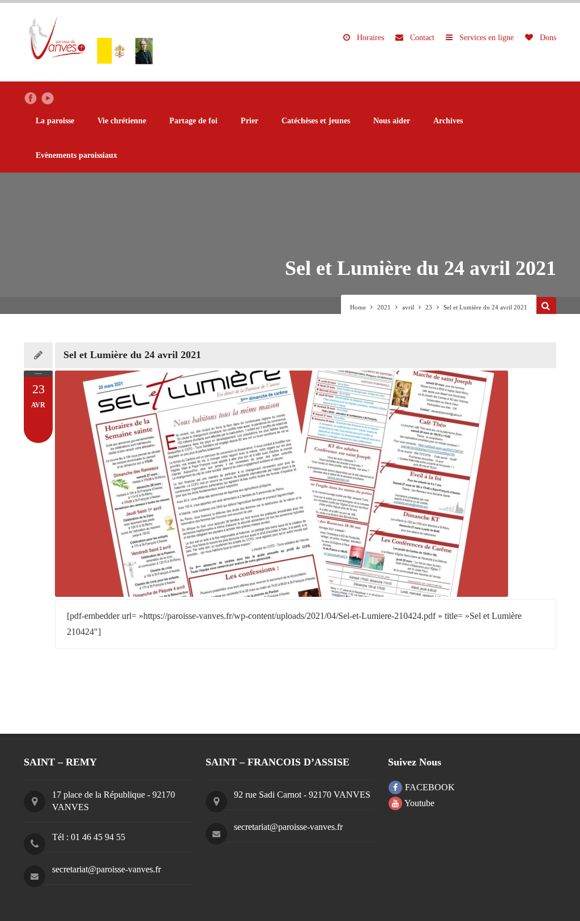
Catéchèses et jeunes (316, 121)
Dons (547, 37)
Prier (249, 121)
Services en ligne (485, 37)
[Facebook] (30, 98)
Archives (448, 121)
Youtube (418, 803)
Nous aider (391, 121)
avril (408, 307)
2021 (384, 307)
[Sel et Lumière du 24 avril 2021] (305, 484)
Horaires (369, 37)
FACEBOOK (429, 787)
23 (428, 307)
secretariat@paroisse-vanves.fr (106, 869)
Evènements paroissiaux (76, 155)
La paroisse (55, 121)
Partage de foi (193, 121)
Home (358, 307)
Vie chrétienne (121, 121)
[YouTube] (47, 98)
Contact (421, 37)
